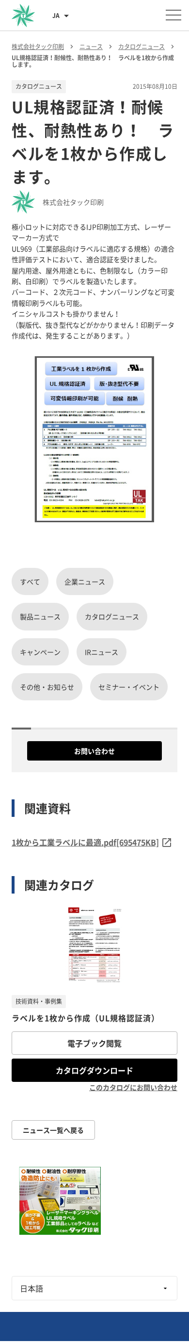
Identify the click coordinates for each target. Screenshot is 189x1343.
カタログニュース (112, 616)
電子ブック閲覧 (94, 1043)
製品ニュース (40, 616)
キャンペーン (40, 652)
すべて (30, 581)
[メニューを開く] (173, 15)
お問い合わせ (94, 751)
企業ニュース (84, 581)
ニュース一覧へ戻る (53, 1130)
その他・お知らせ (47, 687)
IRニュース (101, 652)
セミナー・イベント (128, 687)
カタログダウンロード (94, 1070)
